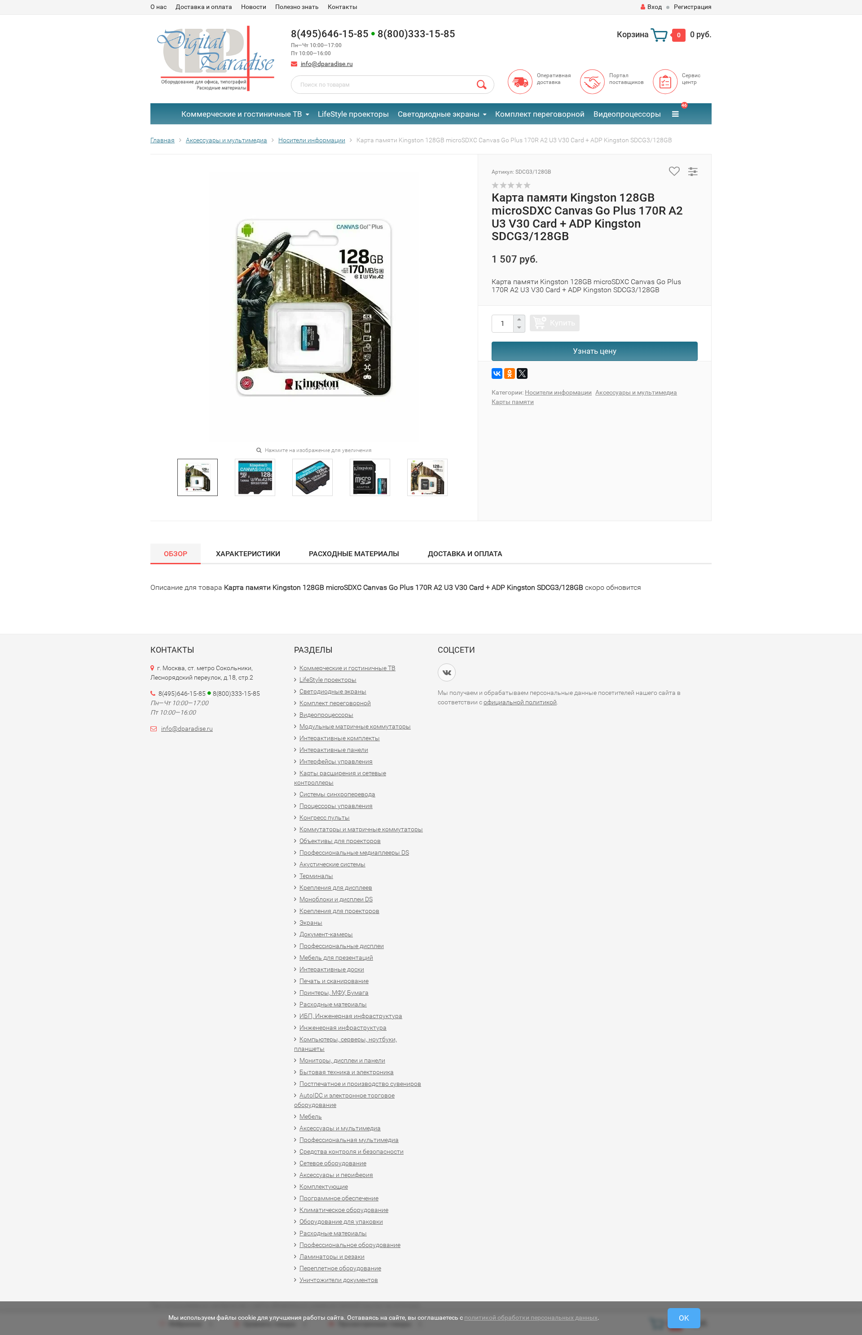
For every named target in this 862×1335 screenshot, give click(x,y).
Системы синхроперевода (337, 794)
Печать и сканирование (334, 980)
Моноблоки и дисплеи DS (336, 899)
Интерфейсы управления (336, 761)
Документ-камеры (326, 934)
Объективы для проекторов (340, 840)
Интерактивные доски (331, 969)
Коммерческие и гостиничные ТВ (241, 114)
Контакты (342, 6)
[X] (522, 373)
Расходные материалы (354, 553)
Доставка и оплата (204, 6)
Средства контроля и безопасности (351, 1151)
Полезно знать (297, 6)
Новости (253, 6)
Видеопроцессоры (627, 114)
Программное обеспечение (338, 1198)
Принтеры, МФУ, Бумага (334, 992)
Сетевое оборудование (332, 1163)
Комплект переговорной (540, 114)
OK (684, 1317)
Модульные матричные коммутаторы (355, 726)
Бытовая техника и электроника (346, 1072)
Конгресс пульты (324, 817)
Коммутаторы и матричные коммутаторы (361, 829)
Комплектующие (323, 1186)
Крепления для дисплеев (335, 887)
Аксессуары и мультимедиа (636, 392)
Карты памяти (513, 401)
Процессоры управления (336, 805)
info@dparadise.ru (327, 63)
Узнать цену (594, 351)
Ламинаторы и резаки (332, 1256)
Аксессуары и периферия (336, 1174)
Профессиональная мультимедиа (349, 1139)
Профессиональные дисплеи (341, 945)
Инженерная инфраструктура (343, 1027)
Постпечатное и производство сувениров (360, 1083)
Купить (562, 322)
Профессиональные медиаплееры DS (354, 852)
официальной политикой (520, 702)
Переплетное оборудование (340, 1268)
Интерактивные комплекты (339, 738)
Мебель (310, 1116)
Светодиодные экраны (438, 114)
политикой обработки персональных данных (531, 1317)
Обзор (175, 553)
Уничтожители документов (338, 1279)
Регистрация (693, 6)
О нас (158, 6)
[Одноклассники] (509, 373)
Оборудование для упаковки (341, 1221)
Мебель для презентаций (336, 957)
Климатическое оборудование (343, 1209)
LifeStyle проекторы (353, 114)
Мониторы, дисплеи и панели (342, 1060)
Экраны (310, 922)
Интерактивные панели (333, 749)
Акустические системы (332, 864)
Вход (654, 6)
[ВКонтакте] (497, 373)
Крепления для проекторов (339, 910)
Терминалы (316, 875)
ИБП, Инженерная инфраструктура (350, 1015)
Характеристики (248, 553)
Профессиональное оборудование (349, 1244)
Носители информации (558, 392)
